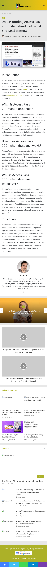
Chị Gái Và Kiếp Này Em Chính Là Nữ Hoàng (10, 436)
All (10, 13)
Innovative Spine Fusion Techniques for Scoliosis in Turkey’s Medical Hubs (30, 502)
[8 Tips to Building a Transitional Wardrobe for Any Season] (8, 534)
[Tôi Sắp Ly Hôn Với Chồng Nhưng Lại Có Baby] (34, 427)
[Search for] (44, 6)
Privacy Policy (15, 558)
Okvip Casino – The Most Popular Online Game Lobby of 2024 (12, 412)
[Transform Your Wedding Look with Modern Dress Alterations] (8, 524)
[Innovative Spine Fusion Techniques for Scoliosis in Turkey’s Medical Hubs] (8, 504)
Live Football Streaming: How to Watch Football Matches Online (24, 312)
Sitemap (33, 558)
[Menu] (3, 6)
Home (5, 13)
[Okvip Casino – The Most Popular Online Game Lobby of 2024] (12, 402)
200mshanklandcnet (14, 95)
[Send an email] (10, 36)
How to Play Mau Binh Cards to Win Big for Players (34, 411)
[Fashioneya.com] (24, 5)
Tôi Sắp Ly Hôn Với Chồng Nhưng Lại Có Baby (33, 436)
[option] (23, 310)
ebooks (26, 89)
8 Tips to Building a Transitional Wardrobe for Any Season (27, 532)
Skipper (7, 36)
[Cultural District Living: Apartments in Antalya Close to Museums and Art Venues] (8, 493)
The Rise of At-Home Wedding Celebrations (22, 481)
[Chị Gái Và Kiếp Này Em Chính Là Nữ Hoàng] (12, 427)
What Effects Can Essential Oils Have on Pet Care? (30, 512)
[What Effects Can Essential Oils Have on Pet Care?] (8, 514)
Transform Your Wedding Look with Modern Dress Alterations (29, 522)
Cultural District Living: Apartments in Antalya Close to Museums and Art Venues (30, 492)
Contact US (25, 558)
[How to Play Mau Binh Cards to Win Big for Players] (34, 402)
